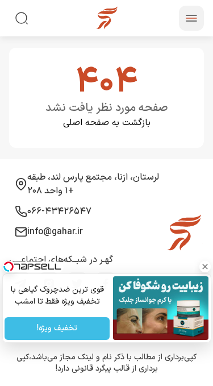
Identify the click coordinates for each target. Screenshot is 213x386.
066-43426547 (59, 211)
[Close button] (204, 266)
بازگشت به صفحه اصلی (107, 123)
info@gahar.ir (55, 232)
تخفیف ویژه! (57, 329)
